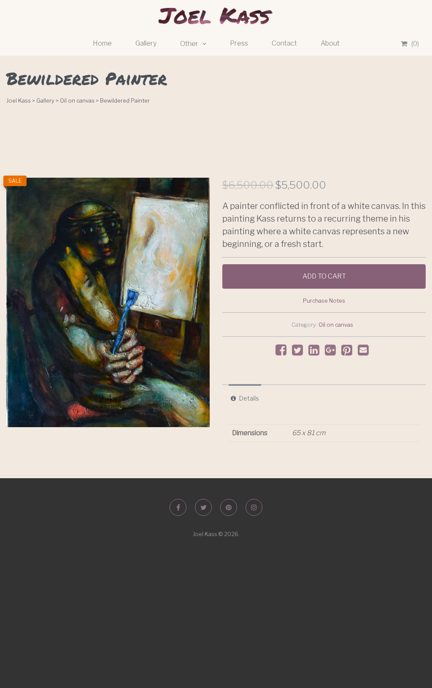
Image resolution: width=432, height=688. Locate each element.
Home (102, 43)
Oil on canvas (336, 325)
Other (190, 44)
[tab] (245, 398)
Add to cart (324, 276)
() (415, 44)
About (330, 43)
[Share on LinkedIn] (316, 352)
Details (249, 398)
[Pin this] (348, 352)
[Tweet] (299, 352)
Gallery (146, 43)
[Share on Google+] (332, 352)
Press (239, 43)
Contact (284, 43)
